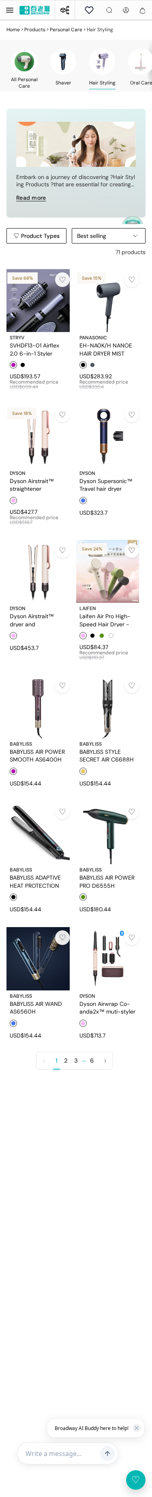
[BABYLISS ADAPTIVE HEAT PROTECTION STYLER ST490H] (38, 833)
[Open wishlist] (89, 10)
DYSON (18, 473)
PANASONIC (93, 337)
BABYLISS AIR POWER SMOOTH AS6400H (37, 755)
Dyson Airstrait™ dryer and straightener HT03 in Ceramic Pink (36, 620)
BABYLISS (21, 744)
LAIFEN (87, 608)
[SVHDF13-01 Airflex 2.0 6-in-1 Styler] (38, 300)
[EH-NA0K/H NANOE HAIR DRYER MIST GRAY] (107, 300)
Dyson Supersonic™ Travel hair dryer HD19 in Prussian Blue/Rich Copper (106, 484)
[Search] (109, 10)
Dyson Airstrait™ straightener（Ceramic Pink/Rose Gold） (37, 484)
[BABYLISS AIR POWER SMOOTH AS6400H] (38, 706)
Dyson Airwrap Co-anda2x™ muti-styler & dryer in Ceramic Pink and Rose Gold (107, 1007)
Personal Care (66, 29)
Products (34, 29)
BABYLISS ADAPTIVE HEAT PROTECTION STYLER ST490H (35, 881)
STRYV (17, 337)
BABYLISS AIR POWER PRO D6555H (107, 881)
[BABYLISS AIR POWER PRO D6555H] (107, 833)
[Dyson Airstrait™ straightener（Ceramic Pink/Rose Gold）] (38, 436)
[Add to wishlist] (62, 279)
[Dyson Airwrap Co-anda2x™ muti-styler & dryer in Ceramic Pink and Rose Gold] (107, 958)
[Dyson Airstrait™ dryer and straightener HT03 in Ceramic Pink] (38, 571)
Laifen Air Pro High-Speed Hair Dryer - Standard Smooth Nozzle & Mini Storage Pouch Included (107, 620)
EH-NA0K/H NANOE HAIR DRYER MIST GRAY (105, 349)
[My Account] (125, 10)
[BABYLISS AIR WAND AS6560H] (38, 958)
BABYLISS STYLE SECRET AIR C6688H (106, 755)
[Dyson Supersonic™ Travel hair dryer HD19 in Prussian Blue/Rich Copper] (107, 436)
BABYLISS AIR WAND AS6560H (36, 1007)
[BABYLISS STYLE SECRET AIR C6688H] (107, 706)
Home (13, 29)
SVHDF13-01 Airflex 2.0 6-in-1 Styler (34, 349)
